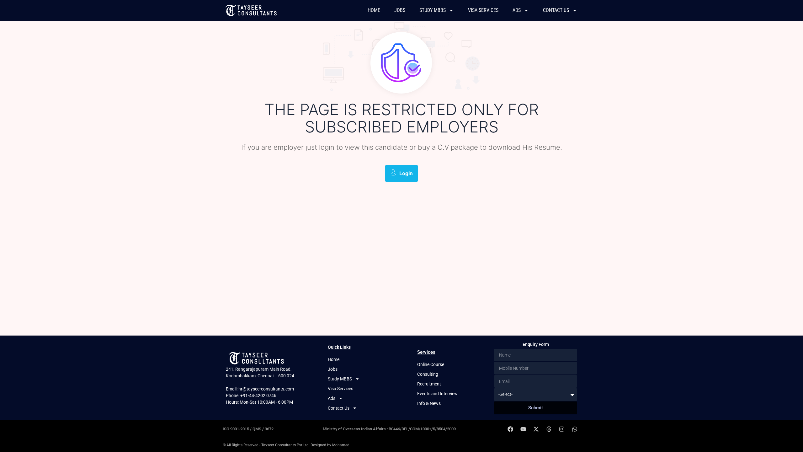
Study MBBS (432, 10)
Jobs (399, 10)
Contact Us (556, 10)
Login (406, 173)
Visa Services (483, 10)
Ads (517, 10)
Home (374, 10)
